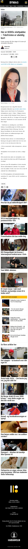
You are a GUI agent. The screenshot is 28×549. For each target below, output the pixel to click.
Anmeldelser (20, 6)
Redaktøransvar (15, 526)
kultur (3, 183)
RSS (21, 526)
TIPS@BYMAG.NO (14, 514)
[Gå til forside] (2, 2)
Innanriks (2, 6)
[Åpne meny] (26, 2)
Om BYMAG (8, 526)
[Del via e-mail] (16, 57)
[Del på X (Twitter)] (14, 57)
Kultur (7, 6)
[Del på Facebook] (11, 57)
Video (14, 6)
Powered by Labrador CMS (14, 546)
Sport (11, 6)
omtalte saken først (20, 109)
